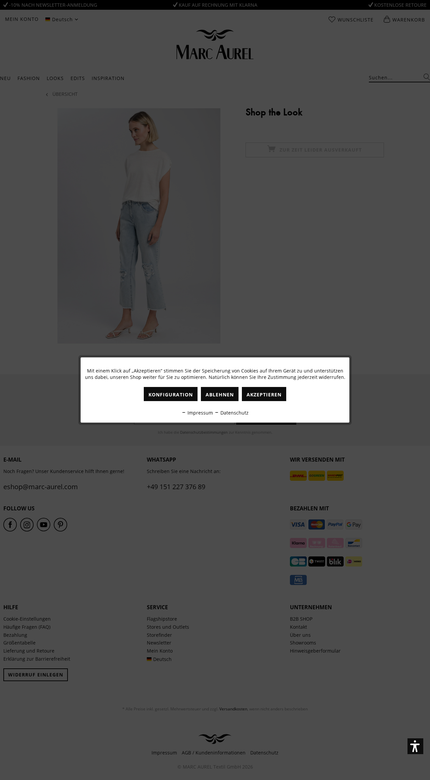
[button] (415, 746)
